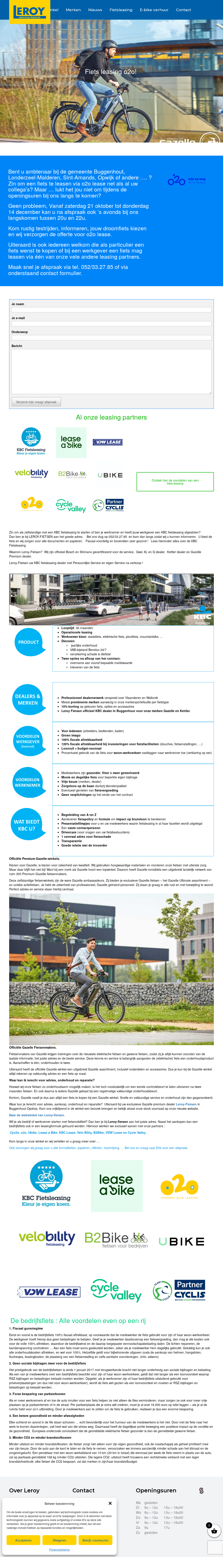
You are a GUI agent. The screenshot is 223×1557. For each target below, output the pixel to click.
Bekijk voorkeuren (95, 1540)
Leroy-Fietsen (186, 1104)
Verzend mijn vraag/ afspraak (36, 402)
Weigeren (59, 1540)
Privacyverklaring (59, 1549)
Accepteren (23, 1540)
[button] (110, 1503)
